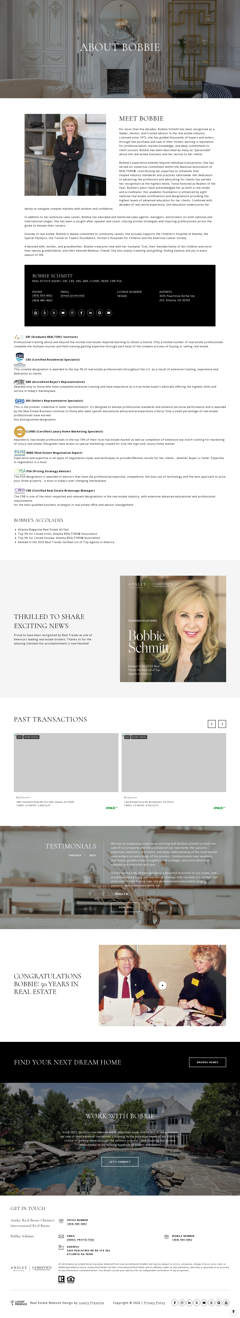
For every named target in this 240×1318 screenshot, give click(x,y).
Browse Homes (207, 1062)
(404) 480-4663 (77, 1223)
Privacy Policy (154, 1303)
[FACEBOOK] (81, 313)
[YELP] (44, 313)
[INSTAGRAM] (72, 313)
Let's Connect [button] (120, 1161)
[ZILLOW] (35, 313)
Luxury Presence (91, 1303)
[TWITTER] (54, 313)
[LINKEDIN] (90, 313)
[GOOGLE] (99, 313)
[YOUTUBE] (63, 313)
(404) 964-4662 (42, 295)
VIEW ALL (125, 907)
